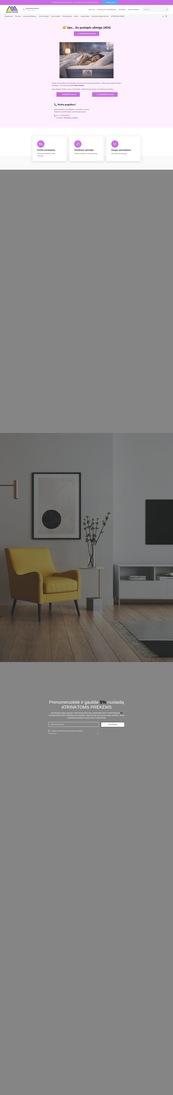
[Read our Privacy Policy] (85, 555)
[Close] (116, 527)
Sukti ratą (72, 563)
